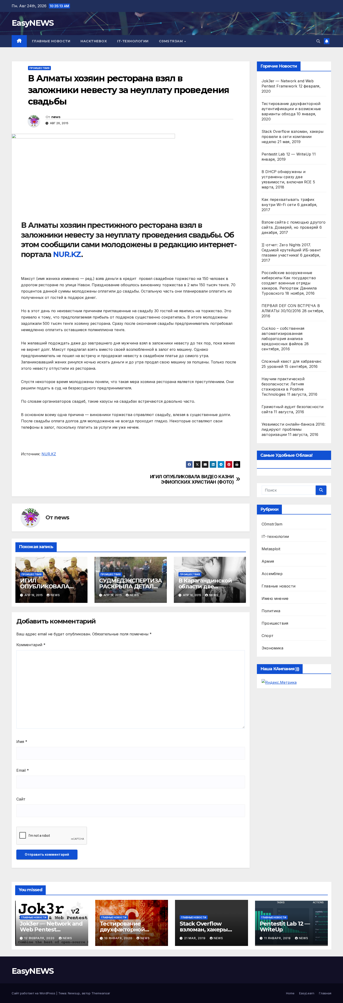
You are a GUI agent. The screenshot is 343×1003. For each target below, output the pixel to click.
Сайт (20, 799)
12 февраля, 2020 (40, 938)
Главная (325, 993)
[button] (318, 41)
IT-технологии (133, 41)
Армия (268, 561)
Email (22, 770)
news (55, 117)
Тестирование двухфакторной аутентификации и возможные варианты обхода (291, 108)
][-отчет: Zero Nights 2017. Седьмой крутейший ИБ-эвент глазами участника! (291, 250)
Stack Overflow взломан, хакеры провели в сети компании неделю (292, 136)
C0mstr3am (171, 41)
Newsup (74, 993)
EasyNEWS (32, 23)
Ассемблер (272, 573)
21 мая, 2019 (195, 938)
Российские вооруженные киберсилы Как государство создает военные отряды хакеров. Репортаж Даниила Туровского (289, 283)
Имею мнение (275, 598)
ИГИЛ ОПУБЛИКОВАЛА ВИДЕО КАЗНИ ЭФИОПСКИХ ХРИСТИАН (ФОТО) (192, 479)
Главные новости (51, 41)
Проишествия (39, 68)
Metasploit (271, 549)
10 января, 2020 (118, 938)
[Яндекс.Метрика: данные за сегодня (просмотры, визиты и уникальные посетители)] (279, 682)
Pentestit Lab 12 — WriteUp (286, 154)
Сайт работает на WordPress (34, 993)
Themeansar (100, 993)
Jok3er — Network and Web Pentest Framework (51, 929)
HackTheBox (93, 41)
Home (290, 993)
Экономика (272, 648)
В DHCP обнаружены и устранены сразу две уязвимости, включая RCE (287, 176)
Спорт (267, 635)
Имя (21, 741)
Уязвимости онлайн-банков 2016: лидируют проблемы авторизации (293, 429)
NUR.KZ (67, 254)
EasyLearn (306, 993)
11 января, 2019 (278, 938)
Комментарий (31, 644)
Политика (271, 610)
